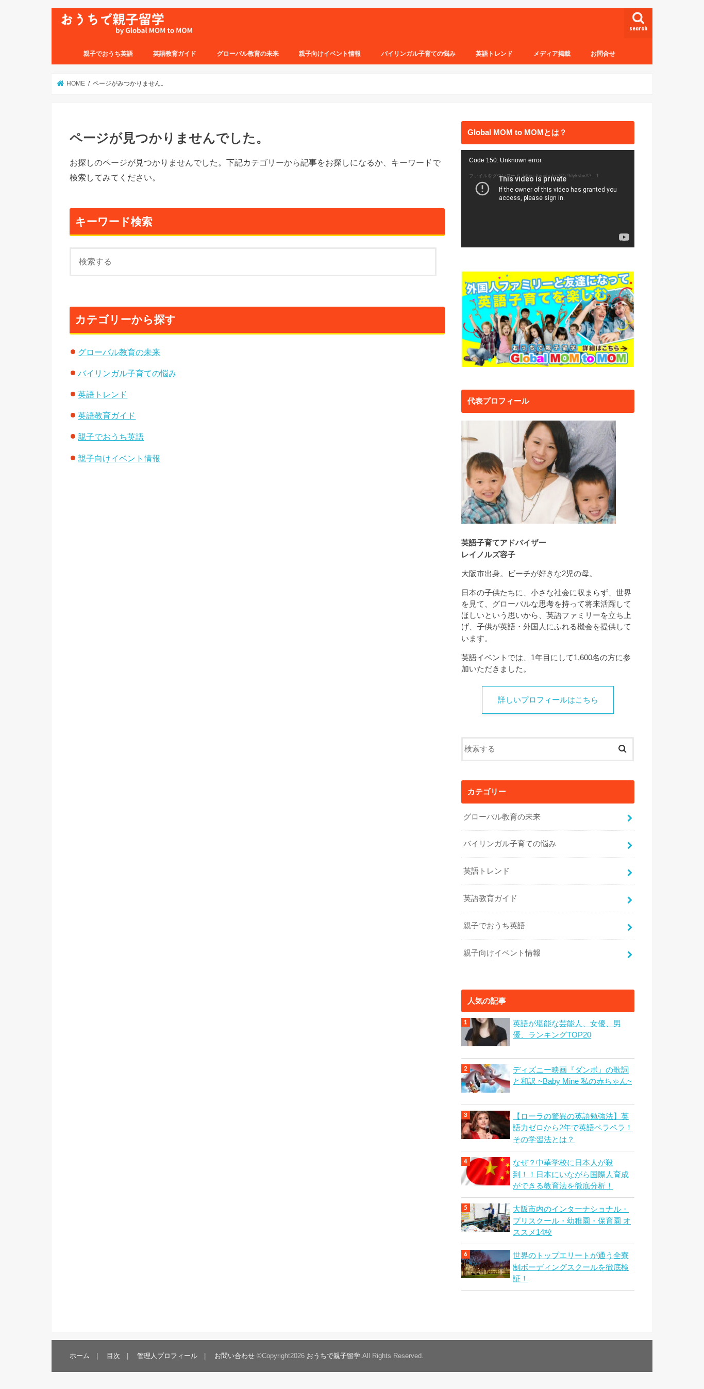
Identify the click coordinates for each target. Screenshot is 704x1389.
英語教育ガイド (174, 53)
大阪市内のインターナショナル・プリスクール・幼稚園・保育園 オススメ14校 (572, 1220)
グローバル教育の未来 (248, 53)
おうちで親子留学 (333, 1356)
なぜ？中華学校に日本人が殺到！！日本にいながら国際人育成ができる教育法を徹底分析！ (571, 1174)
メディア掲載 (552, 53)
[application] (547, 198)
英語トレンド (494, 53)
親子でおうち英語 (108, 53)
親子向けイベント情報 (330, 53)
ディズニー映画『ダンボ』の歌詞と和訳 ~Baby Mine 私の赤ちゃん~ (572, 1075)
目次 (113, 1356)
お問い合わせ (234, 1356)
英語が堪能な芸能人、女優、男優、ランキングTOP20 (567, 1029)
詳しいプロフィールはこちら (548, 700)
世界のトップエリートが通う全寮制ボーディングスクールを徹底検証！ (571, 1266)
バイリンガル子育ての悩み (418, 53)
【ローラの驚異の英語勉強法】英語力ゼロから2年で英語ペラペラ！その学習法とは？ (573, 1127)
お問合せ (603, 53)
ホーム (80, 1356)
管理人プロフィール (167, 1356)
